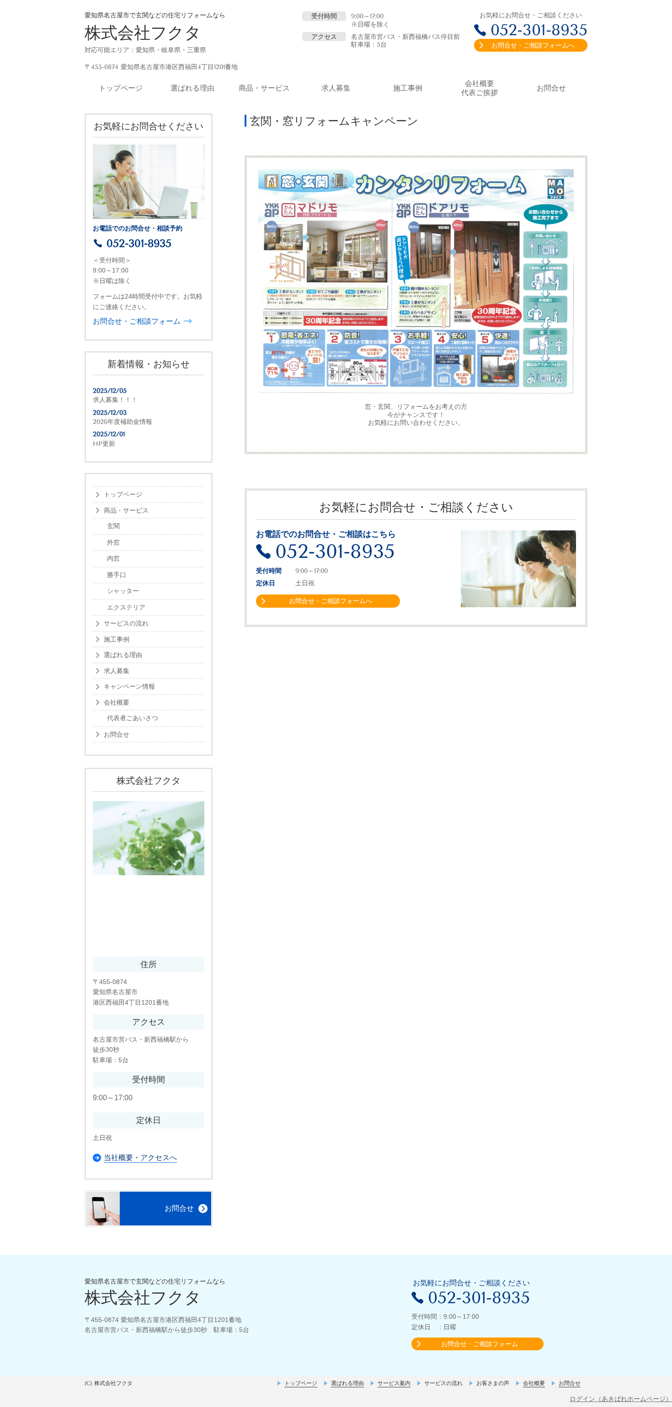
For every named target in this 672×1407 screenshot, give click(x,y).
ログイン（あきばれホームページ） (621, 1398)
